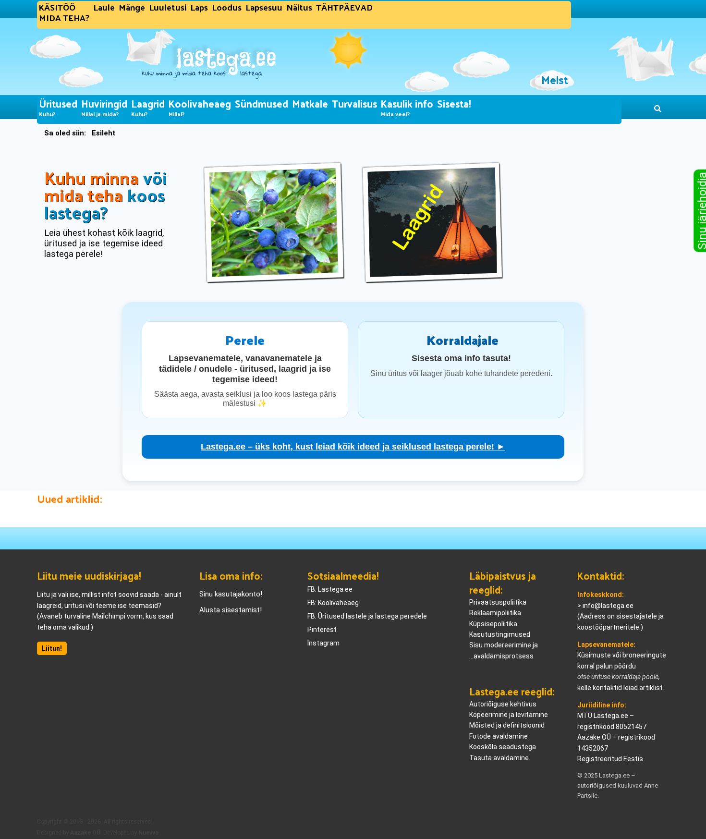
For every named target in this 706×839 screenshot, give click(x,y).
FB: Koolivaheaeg (333, 603)
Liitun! (52, 648)
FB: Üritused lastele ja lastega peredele (367, 616)
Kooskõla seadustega (502, 747)
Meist (554, 79)
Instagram (323, 643)
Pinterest (322, 629)
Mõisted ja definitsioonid (507, 725)
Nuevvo (148, 832)
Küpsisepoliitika (493, 624)
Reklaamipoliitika (495, 613)
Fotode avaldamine (498, 736)
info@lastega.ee (608, 605)
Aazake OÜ (85, 832)
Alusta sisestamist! (230, 610)
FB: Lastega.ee (330, 589)
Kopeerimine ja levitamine (508, 714)
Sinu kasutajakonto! (230, 594)
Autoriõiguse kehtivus (502, 704)
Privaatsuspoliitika (497, 602)
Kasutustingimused (499, 634)
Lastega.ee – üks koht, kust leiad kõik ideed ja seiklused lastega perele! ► (353, 446)
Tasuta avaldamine (499, 758)
